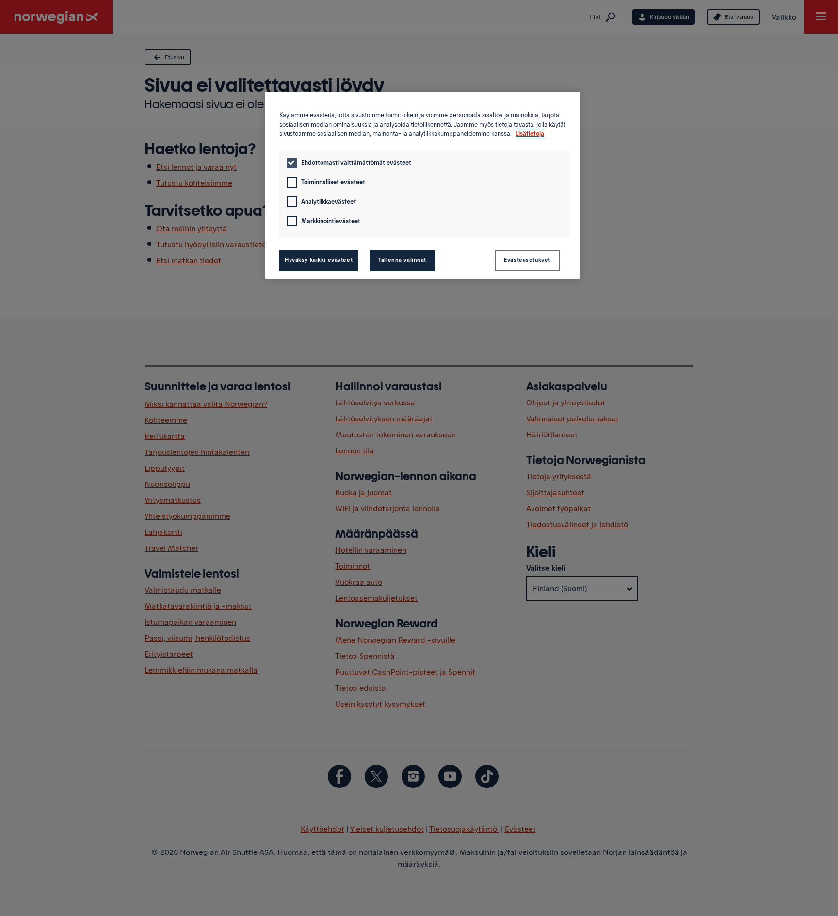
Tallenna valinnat (402, 260)
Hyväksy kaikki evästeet (319, 260)
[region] (422, 185)
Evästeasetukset (527, 260)
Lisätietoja (530, 133)
